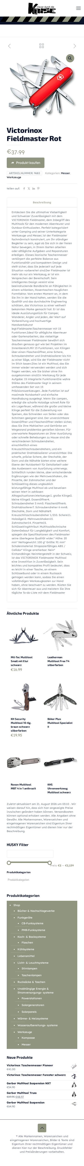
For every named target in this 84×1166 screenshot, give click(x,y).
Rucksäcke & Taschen (31, 982)
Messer (65, 173)
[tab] (42, 202)
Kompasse (28, 1037)
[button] (70, 58)
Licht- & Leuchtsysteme (33, 962)
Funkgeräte (25, 917)
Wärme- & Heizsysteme (33, 1018)
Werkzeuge (14, 177)
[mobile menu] (78, 8)
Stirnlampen (29, 968)
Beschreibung (42, 202)
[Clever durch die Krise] (42, 8)
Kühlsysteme (26, 949)
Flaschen (27, 942)
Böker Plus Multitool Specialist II (60, 722)
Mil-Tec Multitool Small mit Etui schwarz (21, 661)
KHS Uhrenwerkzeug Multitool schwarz (59, 788)
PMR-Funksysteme (33, 930)
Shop (16, 905)
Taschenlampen (32, 975)
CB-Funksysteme (32, 923)
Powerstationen (32, 998)
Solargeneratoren (33, 1005)
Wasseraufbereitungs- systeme (38, 1025)
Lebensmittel (26, 956)
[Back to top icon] (42, 1128)
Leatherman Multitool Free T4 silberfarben (58, 661)
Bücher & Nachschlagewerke (36, 910)
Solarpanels (29, 1011)
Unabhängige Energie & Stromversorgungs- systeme (36, 990)
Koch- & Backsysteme (32, 936)
